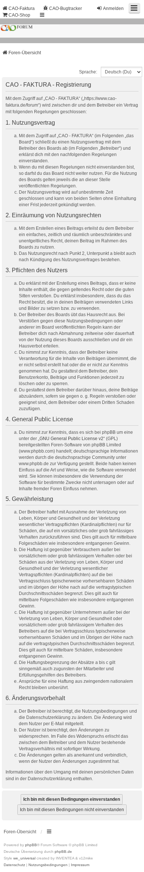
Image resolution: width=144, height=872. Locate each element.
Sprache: (88, 72)
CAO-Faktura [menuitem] (21, 8)
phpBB (31, 845)
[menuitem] (14, 865)
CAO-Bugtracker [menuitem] (65, 8)
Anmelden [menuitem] (113, 8)
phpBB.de (63, 851)
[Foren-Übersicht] (72, 30)
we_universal (24, 858)
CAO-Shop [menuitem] (19, 15)
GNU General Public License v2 (71, 438)
